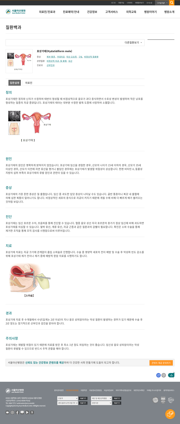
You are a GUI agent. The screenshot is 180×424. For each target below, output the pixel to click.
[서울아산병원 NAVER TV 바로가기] (27, 413)
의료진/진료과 (47, 12)
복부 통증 (51, 56)
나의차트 (129, 3)
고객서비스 (111, 12)
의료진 (28, 83)
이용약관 (84, 390)
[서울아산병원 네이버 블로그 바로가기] (22, 413)
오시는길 (149, 3)
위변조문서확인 (139, 390)
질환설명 (14, 83)
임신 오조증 (71, 56)
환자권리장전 (59, 390)
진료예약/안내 (71, 12)
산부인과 (51, 65)
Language (161, 2)
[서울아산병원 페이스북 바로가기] (17, 413)
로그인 (113, 3)
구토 (80, 56)
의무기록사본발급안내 (123, 390)
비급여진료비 (108, 390)
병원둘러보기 (139, 3)
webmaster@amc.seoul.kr (25, 403)
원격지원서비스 (169, 390)
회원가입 (121, 3)
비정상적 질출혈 (91, 56)
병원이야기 (150, 12)
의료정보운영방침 (95, 390)
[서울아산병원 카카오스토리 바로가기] (32, 413)
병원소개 (169, 12)
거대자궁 (61, 56)
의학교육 (131, 12)
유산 (70, 61)
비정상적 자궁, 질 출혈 (57, 61)
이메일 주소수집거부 (154, 390)
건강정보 (92, 12)
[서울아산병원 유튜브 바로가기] (8, 413)
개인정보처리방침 (72, 390)
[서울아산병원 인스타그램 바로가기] (12, 413)
